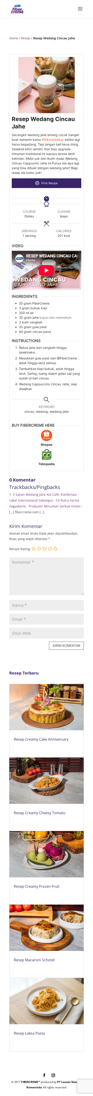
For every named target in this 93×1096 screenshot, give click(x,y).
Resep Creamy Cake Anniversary (41, 739)
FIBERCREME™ (30, 1082)
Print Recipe (49, 183)
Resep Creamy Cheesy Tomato (39, 812)
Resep (25, 38)
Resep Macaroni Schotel (34, 959)
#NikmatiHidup (53, 139)
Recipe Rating (19, 549)
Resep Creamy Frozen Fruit (37, 886)
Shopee (46, 444)
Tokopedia (46, 464)
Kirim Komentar (66, 645)
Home (13, 38)
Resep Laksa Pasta (29, 1033)
